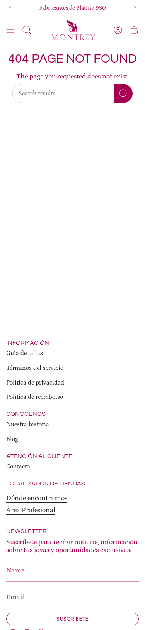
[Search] (123, 93)
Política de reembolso (34, 396)
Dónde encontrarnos (36, 498)
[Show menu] (10, 29)
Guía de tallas (24, 353)
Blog (12, 439)
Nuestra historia (27, 424)
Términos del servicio (34, 367)
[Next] (135, 8)
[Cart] (134, 29)
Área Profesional (30, 510)
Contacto (18, 466)
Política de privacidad (35, 382)
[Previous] (9, 8)
